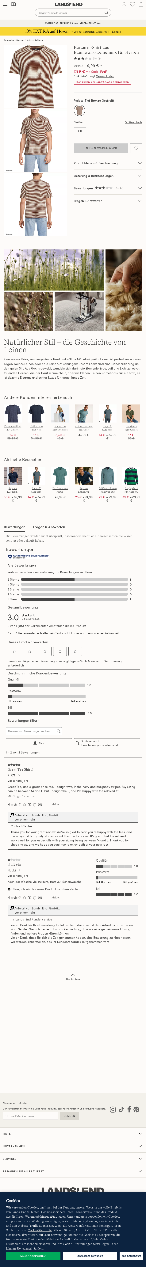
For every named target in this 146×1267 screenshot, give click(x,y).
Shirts (29, 40)
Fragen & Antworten (88, 201)
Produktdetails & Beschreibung (96, 163)
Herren (20, 40)
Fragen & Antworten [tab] (49, 526)
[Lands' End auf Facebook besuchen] (128, 1110)
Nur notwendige (131, 1255)
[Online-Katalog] (13, 4)
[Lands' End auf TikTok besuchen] (120, 1110)
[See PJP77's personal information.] (18, 775)
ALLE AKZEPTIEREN (33, 1255)
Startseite (9, 40)
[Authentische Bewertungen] (28, 557)
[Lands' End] (69, 4)
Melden (56, 804)
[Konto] (124, 4)
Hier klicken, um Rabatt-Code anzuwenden (102, 82)
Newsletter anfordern (16, 1103)
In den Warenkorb (101, 148)
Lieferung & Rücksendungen (93, 175)
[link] (31, 617)
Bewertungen (14, 526)
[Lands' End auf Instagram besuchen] (113, 1110)
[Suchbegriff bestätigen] (106, 13)
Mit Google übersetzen (21, 796)
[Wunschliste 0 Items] (132, 4)
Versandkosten (105, 76)
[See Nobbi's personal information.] (19, 870)
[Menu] (5, 4)
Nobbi (12, 870)
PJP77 (11, 775)
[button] (14, 651)
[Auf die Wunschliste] (136, 148)
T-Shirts (39, 40)
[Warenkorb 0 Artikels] (141, 4)
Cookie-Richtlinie (40, 1230)
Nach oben (73, 979)
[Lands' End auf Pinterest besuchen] (135, 1110)
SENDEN (69, 1116)
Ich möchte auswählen (90, 1255)
